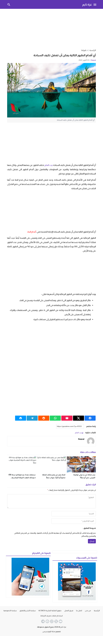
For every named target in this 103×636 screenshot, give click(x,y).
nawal (93, 60)
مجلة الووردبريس (48, 631)
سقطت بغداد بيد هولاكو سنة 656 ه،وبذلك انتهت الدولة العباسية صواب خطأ (22, 478)
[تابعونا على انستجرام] (51, 621)
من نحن (88, 611)
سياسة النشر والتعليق (28, 611)
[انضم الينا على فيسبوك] (47, 621)
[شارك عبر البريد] (67, 418)
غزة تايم (87, 4)
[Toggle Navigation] (95, 4)
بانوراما (83, 50)
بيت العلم (49, 165)
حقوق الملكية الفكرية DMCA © (50, 611)
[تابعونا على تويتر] (56, 621)
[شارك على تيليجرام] (32, 418)
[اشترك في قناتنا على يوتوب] (60, 621)
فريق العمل (68, 611)
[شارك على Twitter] (78, 418)
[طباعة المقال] (20, 418)
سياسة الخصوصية (10, 611)
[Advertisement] (51, 28)
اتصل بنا (79, 611)
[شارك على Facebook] (90, 418)
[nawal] (90, 441)
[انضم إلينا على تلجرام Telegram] (43, 621)
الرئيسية (97, 611)
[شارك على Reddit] (44, 418)
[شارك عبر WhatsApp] (55, 418)
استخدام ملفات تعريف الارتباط (51, 616)
